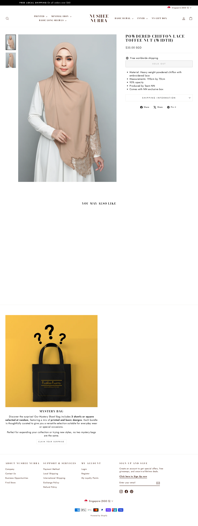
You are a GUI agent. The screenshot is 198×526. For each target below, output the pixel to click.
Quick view (27, 275)
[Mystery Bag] (51, 361)
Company (9, 469)
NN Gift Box (159, 18)
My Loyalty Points (89, 478)
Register (85, 473)
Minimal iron (60, 16)
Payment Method (51, 469)
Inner (141, 18)
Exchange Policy (51, 482)
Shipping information (159, 97)
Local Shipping (50, 473)
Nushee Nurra (99, 18)
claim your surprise (51, 441)
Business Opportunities (16, 478)
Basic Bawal (123, 18)
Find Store (10, 482)
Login (84, 469)
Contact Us (10, 473)
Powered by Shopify (99, 515)
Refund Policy (50, 487)
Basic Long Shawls (51, 20)
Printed (39, 16)
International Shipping (54, 478)
